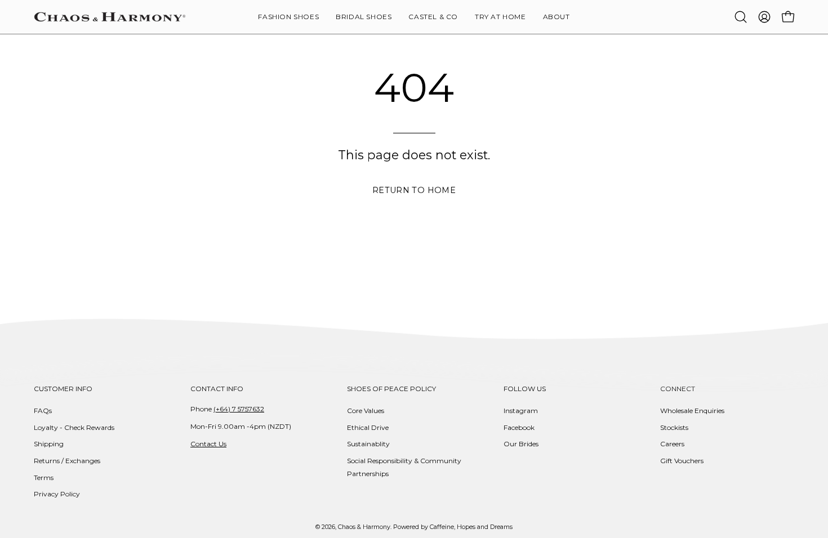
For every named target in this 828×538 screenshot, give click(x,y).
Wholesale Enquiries (692, 410)
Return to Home (414, 190)
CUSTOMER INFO (63, 388)
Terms (44, 477)
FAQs (43, 410)
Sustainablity (368, 444)
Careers (672, 444)
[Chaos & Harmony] (110, 17)
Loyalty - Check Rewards (74, 427)
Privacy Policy (57, 494)
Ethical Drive (368, 427)
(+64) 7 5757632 (238, 409)
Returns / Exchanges (67, 460)
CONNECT (677, 388)
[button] (556, 17)
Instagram (521, 410)
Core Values (365, 410)
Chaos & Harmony (364, 527)
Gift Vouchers (682, 460)
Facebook (519, 427)
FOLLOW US (525, 388)
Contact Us (208, 444)
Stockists (674, 427)
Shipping (49, 444)
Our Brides (521, 444)
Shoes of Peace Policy (391, 388)
